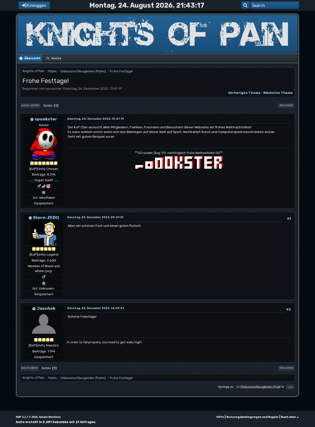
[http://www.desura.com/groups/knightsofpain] (44, 282)
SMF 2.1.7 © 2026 (26, 416)
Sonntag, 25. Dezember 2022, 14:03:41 (95, 308)
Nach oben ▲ (290, 417)
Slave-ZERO (46, 217)
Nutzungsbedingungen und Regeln (252, 417)
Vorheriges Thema (244, 93)
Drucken (286, 105)
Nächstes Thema (278, 93)
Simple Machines (50, 416)
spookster (46, 118)
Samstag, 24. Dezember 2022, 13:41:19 (95, 118)
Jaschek (46, 308)
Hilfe (220, 417)
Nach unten (30, 105)
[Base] (44, 192)
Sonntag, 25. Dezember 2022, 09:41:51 (95, 217)
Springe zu (225, 387)
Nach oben (29, 368)
